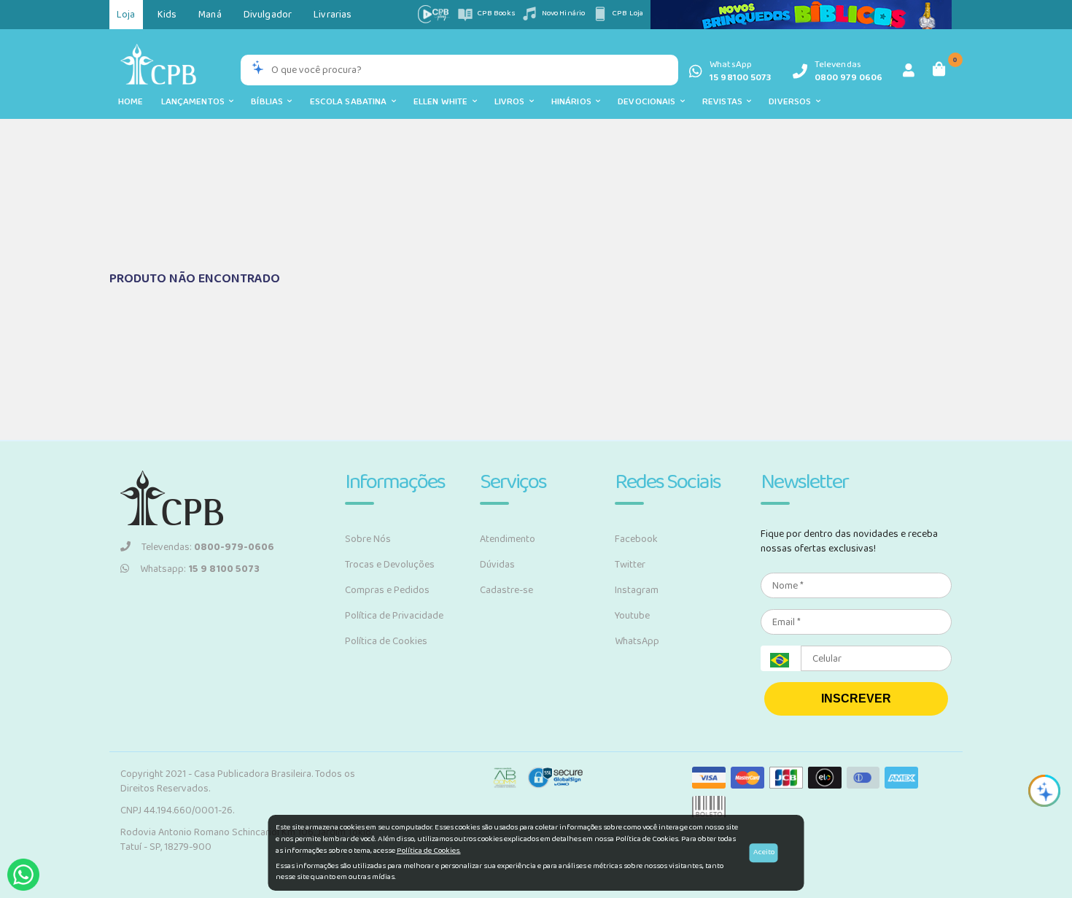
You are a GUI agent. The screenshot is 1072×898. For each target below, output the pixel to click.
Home (131, 101)
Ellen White (443, 101)
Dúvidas (497, 565)
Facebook (636, 539)
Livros (511, 101)
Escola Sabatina (351, 101)
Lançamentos (195, 101)
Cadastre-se (506, 590)
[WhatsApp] (23, 875)
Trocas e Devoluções (390, 565)
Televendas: (207, 547)
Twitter (630, 565)
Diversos (792, 101)
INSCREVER (856, 698)
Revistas (724, 101)
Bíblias (269, 101)
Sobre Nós (368, 539)
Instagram (637, 590)
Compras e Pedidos (387, 590)
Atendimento (507, 539)
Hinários (573, 101)
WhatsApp (637, 641)
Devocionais (649, 101)
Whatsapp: (200, 569)
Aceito (763, 852)
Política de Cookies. (429, 850)
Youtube (632, 616)
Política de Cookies (386, 641)
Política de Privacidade (394, 616)
